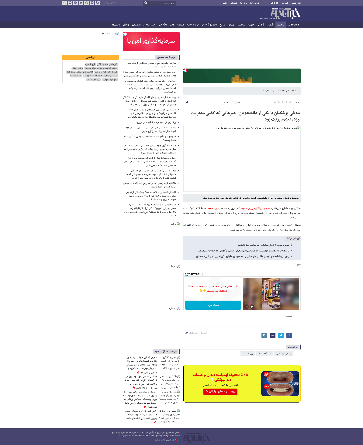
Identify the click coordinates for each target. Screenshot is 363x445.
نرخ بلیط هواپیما (109, 80)
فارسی (293, 3)
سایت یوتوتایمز (110, 76)
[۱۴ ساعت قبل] (169, 397)
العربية (285, 3)
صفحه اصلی (293, 25)
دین (172, 25)
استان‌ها (116, 25)
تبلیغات (233, 3)
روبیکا (64, 3)
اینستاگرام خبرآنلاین (86, 3)
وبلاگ (126, 25)
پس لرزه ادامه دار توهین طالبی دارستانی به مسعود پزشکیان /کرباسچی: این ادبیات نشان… (241, 257)
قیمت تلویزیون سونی (107, 68)
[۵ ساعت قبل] (169, 416)
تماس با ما (254, 3)
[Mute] (252, 306)
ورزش (231, 25)
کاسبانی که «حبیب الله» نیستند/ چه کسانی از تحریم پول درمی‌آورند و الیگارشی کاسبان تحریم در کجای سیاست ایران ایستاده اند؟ (151, 195)
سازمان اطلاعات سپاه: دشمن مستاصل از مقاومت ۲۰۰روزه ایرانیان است (152, 65)
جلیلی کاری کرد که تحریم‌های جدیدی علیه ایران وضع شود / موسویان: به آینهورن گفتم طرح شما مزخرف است (141, 414)
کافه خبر (162, 25)
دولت (265, 91)
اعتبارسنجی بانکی (84, 72)
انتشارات (136, 25)
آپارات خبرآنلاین (75, 3)
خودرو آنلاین (193, 25)
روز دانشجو (213, 208)
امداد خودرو (75, 76)
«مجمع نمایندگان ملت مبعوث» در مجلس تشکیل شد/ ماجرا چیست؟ (150, 138)
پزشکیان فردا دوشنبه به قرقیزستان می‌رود (156, 122)
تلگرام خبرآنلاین (92, 3)
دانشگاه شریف (264, 354)
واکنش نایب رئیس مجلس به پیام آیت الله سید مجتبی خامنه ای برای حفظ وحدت (149, 185)
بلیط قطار (70, 72)
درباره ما (243, 3)
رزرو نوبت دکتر (93, 80)
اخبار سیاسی (278, 91)
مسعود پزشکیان (283, 354)
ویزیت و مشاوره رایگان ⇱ (220, 391)
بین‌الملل (241, 25)
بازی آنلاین (90, 64)
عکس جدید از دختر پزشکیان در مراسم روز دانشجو (263, 245)
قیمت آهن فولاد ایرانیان (105, 72)
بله (70, 3)
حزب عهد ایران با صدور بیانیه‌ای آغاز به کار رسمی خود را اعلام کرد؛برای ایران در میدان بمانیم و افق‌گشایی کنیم (149, 74)
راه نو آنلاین (102, 64)
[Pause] (246, 306)
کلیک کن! (213, 305)
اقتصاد (270, 25)
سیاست (281, 25)
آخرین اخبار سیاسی (167, 57)
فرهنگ (261, 25)
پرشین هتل (77, 68)
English (274, 3)
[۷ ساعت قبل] (169, 363)
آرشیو (225, 3)
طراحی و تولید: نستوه (164, 440)
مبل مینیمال (90, 68)
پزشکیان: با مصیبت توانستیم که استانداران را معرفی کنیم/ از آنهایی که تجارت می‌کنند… (243, 251)
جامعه (251, 25)
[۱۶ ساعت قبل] (169, 382)
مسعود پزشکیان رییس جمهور (255, 208)
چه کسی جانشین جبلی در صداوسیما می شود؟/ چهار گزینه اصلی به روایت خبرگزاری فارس (150, 129)
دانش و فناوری (209, 25)
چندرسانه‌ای (149, 25)
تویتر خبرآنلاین (81, 3)
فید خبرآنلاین (97, 3)
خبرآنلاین (280, 14)
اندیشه (180, 25)
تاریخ (222, 25)
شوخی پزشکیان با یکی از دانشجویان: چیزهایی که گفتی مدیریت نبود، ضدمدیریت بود (246, 116)
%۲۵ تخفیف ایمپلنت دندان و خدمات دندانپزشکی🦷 (220, 377)
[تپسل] (185, 70)
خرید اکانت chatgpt (92, 76)
